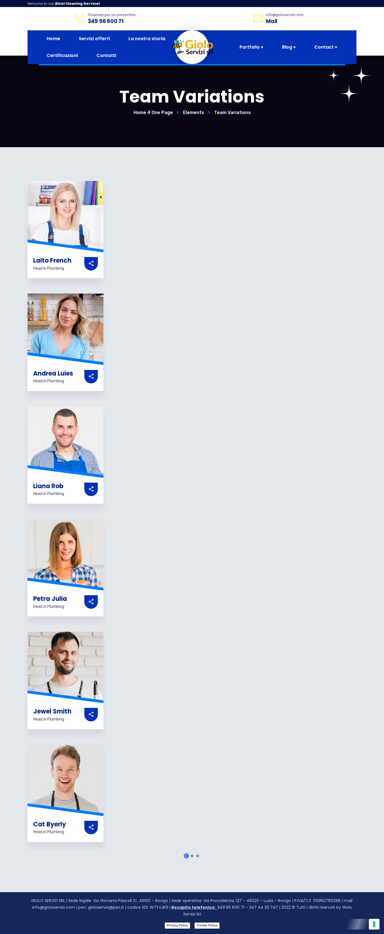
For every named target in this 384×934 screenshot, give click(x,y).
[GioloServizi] (196, 47)
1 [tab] (186, 856)
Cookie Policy (207, 925)
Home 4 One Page (153, 112)
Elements (193, 112)
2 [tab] (192, 856)
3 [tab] (197, 856)
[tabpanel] (65, 229)
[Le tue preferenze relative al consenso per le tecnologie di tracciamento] (374, 924)
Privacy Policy (177, 925)
